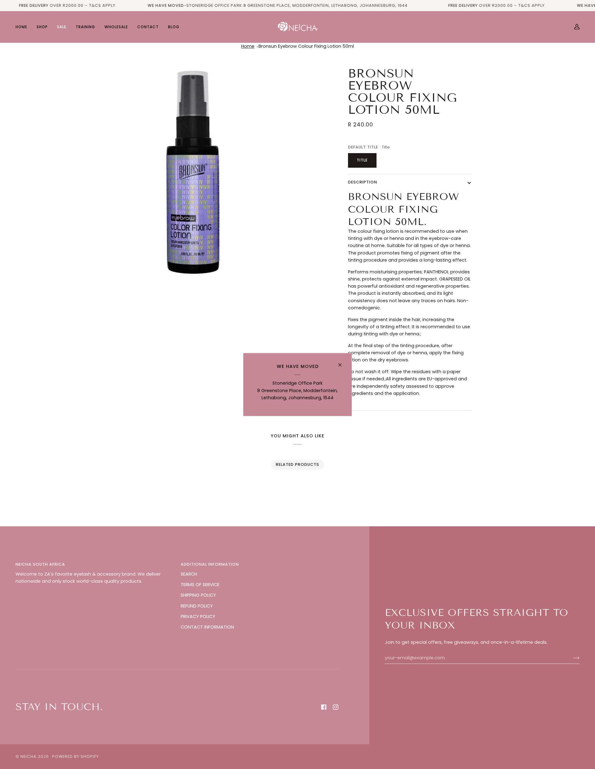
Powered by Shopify (75, 756)
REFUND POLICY (197, 606)
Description (362, 182)
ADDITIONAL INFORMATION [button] (210, 564)
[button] (42, 26)
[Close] (342, 362)
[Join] (571, 658)
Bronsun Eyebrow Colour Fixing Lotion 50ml (306, 46)
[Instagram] (335, 707)
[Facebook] (324, 707)
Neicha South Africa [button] (40, 564)
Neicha (28, 756)
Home (247, 46)
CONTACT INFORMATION (207, 627)
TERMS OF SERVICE (200, 584)
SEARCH (189, 574)
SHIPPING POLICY (198, 595)
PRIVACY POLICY (198, 616)
